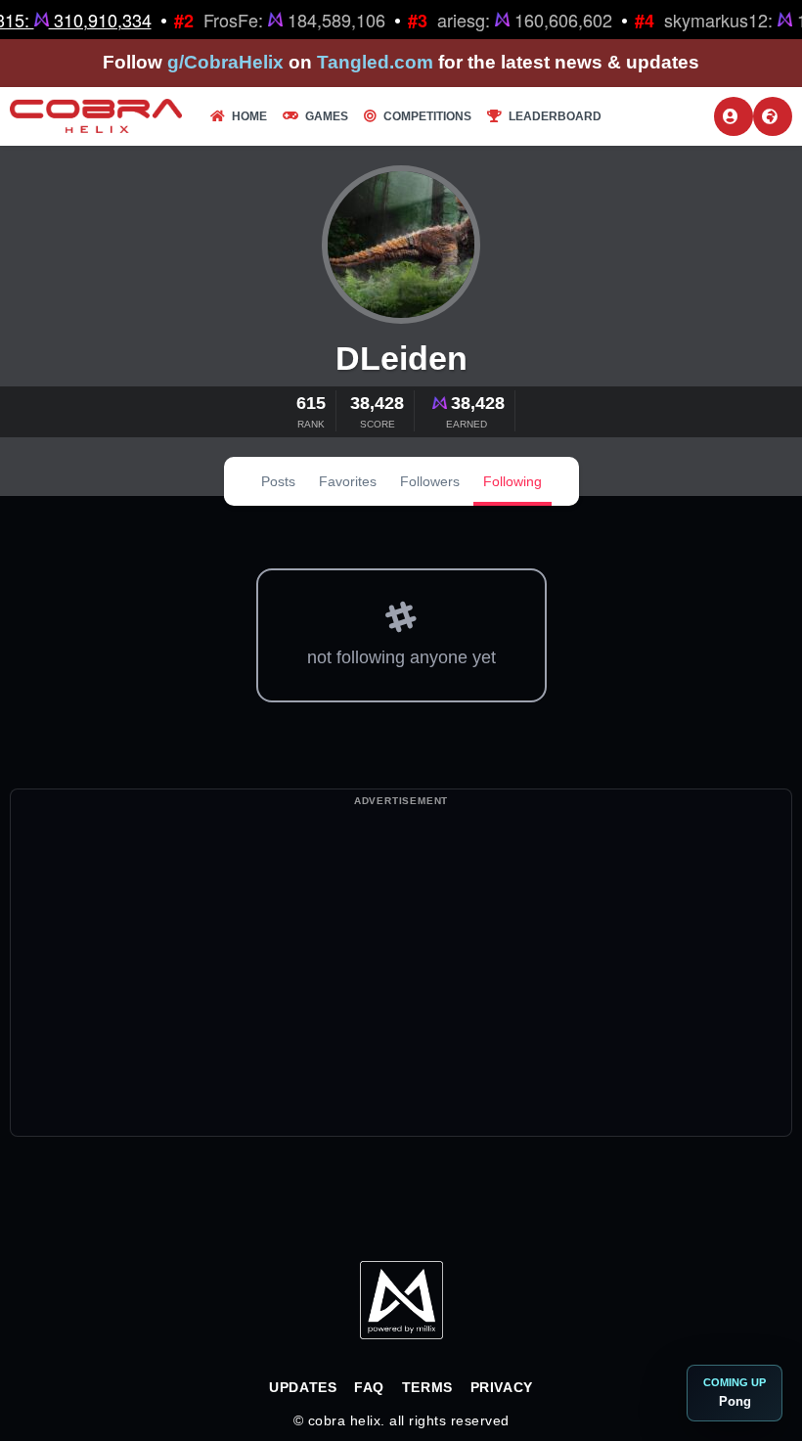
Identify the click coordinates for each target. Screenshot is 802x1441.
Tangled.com (375, 62)
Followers (430, 481)
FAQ (369, 1387)
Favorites (348, 481)
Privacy (501, 1387)
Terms (427, 1387)
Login (733, 116)
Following (512, 481)
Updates (302, 1387)
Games (326, 116)
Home (249, 116)
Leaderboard (555, 116)
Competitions (427, 116)
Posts (278, 481)
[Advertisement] (401, 999)
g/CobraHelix (225, 62)
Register (772, 116)
